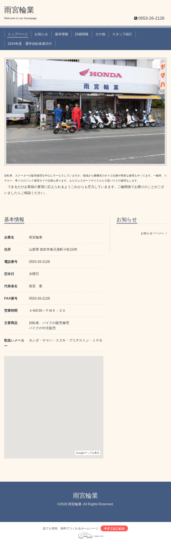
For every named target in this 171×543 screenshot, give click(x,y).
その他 (100, 34)
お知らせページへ (153, 233)
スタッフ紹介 (122, 34)
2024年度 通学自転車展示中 (30, 43)
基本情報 (61, 34)
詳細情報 (81, 34)
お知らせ (41, 34)
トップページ (18, 34)
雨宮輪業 (19, 10)
